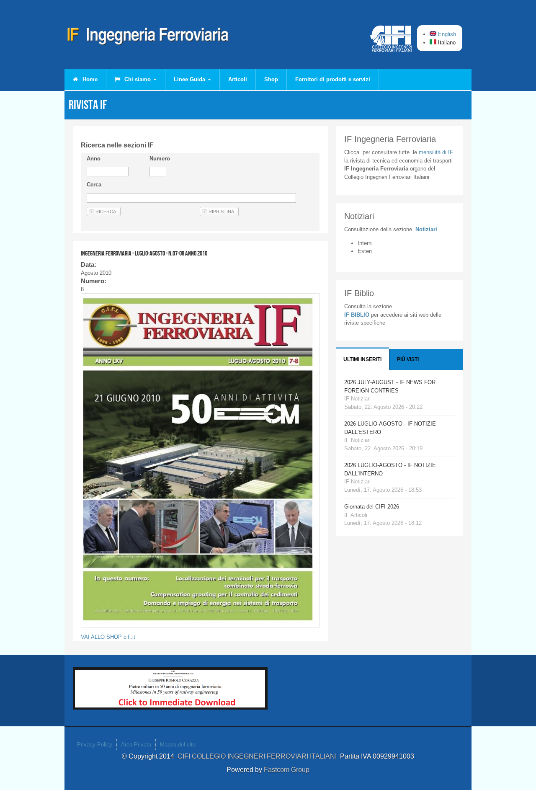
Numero (159, 158)
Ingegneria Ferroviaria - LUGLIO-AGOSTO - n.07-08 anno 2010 (144, 253)
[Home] (148, 37)
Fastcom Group (286, 769)
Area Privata (136, 744)
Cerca (94, 184)
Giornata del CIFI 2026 (371, 506)
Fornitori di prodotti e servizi (332, 79)
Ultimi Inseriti (362, 359)
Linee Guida (190, 79)
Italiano (446, 42)
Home (89, 79)
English (446, 34)
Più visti (408, 359)
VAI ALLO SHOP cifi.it (108, 637)
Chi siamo (137, 79)
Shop (271, 79)
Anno (93, 158)
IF (436, 152)
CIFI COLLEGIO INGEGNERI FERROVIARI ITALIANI (259, 756)
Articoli (237, 79)
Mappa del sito (178, 744)
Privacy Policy (94, 744)
